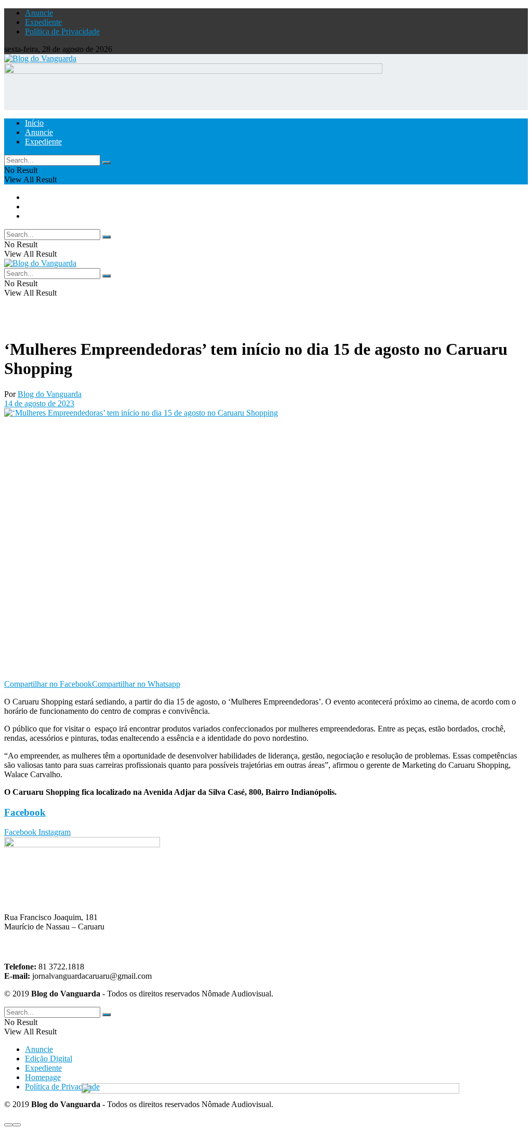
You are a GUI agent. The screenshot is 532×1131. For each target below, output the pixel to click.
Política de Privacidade (62, 31)
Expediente (43, 22)
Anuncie (39, 12)
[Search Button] (106, 162)
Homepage (43, 1077)
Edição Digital (48, 1058)
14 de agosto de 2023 (39, 403)
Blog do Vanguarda (50, 394)
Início (34, 122)
